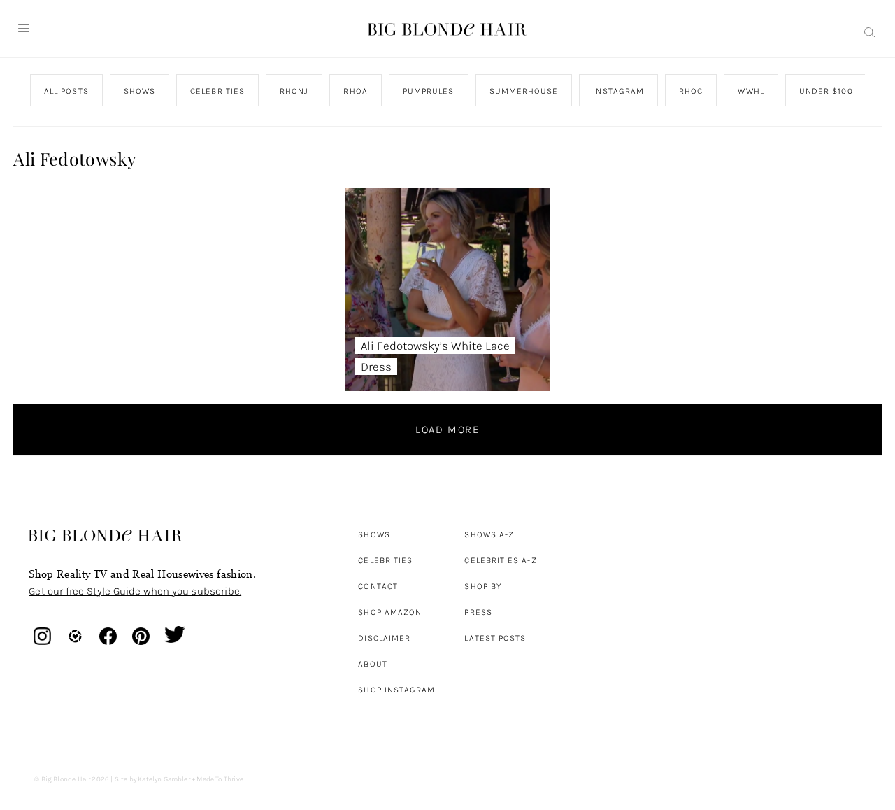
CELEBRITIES (217, 91)
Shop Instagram (396, 690)
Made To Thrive (219, 779)
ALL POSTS (66, 91)
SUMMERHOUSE (524, 91)
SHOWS (139, 91)
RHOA (356, 91)
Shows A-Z (489, 534)
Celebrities (385, 560)
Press (478, 612)
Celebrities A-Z (500, 560)
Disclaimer (384, 638)
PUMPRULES (428, 91)
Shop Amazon (390, 612)
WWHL (751, 91)
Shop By (482, 586)
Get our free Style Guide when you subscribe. (135, 591)
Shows (373, 534)
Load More (447, 429)
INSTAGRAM (619, 91)
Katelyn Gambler (164, 779)
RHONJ (294, 91)
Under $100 (826, 91)
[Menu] (23, 29)
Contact (378, 586)
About (372, 664)
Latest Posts (495, 638)
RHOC (691, 91)
